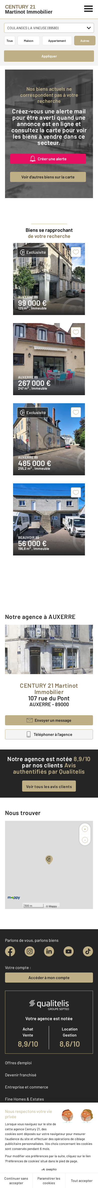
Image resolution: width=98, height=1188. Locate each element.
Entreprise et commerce (26, 1086)
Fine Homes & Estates (24, 1099)
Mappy (53, 906)
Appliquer (49, 56)
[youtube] (69, 951)
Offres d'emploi (18, 1062)
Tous (10, 40)
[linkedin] (49, 951)
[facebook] (10, 951)
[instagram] (30, 951)
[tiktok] (88, 951)
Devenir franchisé (20, 1074)
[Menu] (88, 8)
